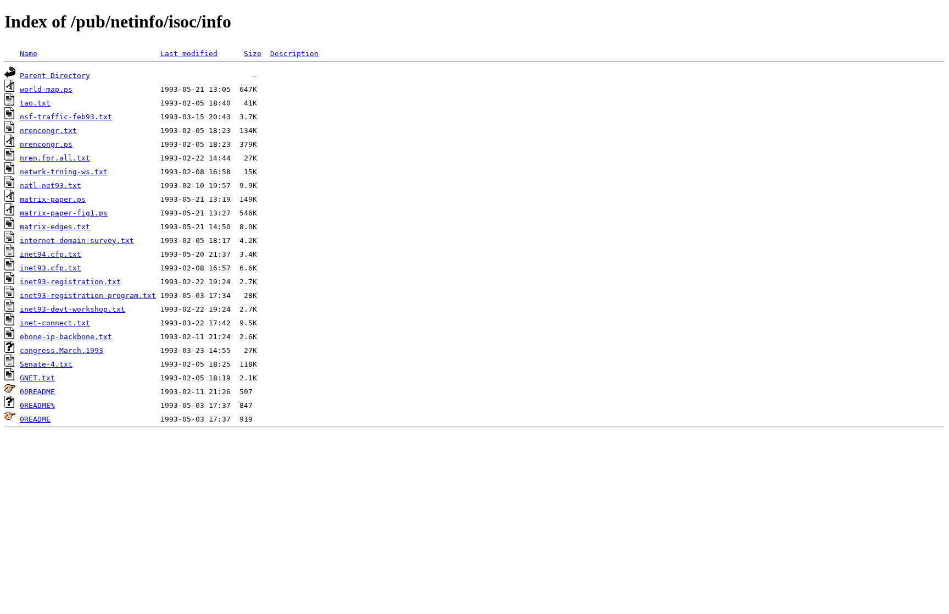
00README (37, 392)
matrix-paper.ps (53, 199)
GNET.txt (37, 378)
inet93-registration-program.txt (88, 295)
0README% (37, 405)
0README (35, 419)
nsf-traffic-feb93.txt (66, 117)
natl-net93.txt (50, 185)
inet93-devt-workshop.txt (72, 309)
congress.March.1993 (61, 350)
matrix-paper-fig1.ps (64, 213)
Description (294, 53)
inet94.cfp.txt (50, 254)
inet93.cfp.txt (50, 268)
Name (28, 53)
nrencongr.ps (46, 144)
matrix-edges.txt (55, 227)
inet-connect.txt (55, 323)
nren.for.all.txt (55, 158)
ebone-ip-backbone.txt (66, 337)
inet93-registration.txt (70, 282)
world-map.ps (46, 89)
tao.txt (35, 103)
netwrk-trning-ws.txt (64, 172)
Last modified (188, 53)
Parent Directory (55, 75)
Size (252, 53)
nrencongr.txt (48, 130)
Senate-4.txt (46, 364)
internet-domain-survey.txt (77, 240)
